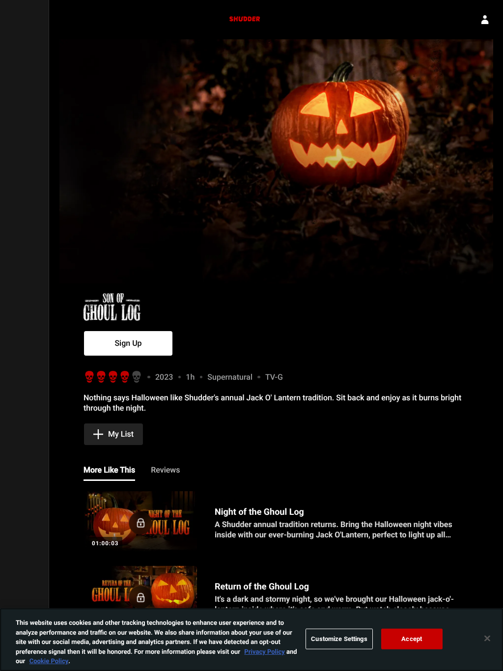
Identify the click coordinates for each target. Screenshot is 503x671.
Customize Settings (339, 638)
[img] (138, 307)
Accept (411, 638)
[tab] (109, 470)
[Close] (487, 638)
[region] (251, 639)
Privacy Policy (264, 651)
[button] (128, 343)
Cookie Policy (49, 660)
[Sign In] (485, 19)
